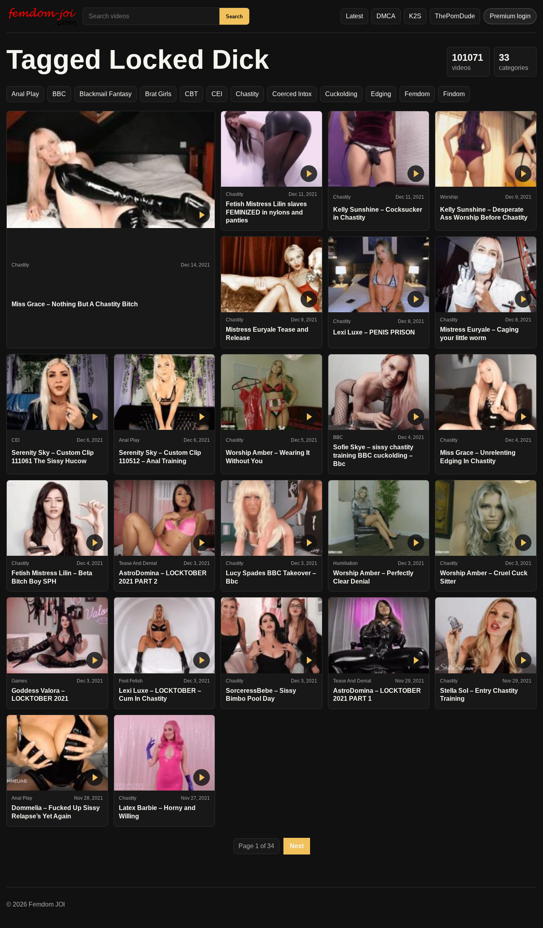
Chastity (247, 94)
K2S (415, 16)
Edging (381, 94)
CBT (191, 94)
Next (297, 846)
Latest (354, 16)
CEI (216, 94)
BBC (59, 94)
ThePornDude (455, 16)
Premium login (510, 16)
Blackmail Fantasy (106, 94)
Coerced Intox (292, 94)
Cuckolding (341, 94)
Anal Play (25, 94)
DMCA (386, 16)
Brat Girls (158, 94)
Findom (454, 94)
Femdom (417, 94)
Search (234, 16)
